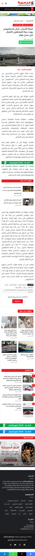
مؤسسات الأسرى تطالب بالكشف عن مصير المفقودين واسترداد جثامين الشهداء (9, 357)
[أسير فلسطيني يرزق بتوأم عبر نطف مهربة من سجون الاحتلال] (28, 201)
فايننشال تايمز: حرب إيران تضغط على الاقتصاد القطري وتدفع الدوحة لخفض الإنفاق (12, 387)
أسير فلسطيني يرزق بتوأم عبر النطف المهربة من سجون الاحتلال (26, 332)
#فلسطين (29, 510)
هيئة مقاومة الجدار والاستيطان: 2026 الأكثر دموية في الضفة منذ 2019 (11, 397)
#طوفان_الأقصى (19, 507)
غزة (19, 514)
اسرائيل (30, 514)
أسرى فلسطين (18, 21)
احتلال (6, 510)
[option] (17, 454)
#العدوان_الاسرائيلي (17, 504)
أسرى (6, 285)
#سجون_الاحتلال (22, 285)
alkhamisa (13, 510)
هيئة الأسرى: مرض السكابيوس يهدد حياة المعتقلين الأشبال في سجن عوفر (18, 291)
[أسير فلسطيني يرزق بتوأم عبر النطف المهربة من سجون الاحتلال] (25, 322)
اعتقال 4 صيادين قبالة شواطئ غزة (27, 356)
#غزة (11, 507)
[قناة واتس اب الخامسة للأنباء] (17, 162)
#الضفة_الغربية (28, 504)
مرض (24, 287)
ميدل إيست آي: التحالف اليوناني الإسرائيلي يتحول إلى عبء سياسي (11, 406)
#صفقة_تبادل (29, 507)
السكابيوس (30, 287)
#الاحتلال (23, 501)
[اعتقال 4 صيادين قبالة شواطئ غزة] (25, 347)
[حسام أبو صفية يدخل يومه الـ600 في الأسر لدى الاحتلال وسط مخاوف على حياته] (9, 322)
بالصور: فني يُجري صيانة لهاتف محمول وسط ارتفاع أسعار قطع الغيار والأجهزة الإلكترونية (12, 378)
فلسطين (14, 514)
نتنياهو (7, 514)
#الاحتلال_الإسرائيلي (13, 501)
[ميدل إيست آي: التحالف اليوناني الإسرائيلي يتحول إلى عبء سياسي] (28, 410)
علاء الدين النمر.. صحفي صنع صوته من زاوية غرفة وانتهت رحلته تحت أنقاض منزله (18, 464)
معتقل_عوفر (19, 287)
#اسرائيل (30, 501)
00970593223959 (29, 527)
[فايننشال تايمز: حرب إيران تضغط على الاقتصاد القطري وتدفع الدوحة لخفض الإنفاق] (28, 388)
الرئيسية (29, 21)
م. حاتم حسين (11, 540)
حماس (24, 514)
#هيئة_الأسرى (13, 285)
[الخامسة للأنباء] (26, 3)
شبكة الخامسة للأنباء (9, 537)
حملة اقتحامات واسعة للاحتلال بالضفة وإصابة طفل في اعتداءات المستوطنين (11, 190)
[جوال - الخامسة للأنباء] (17, 14)
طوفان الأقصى (18, 25)
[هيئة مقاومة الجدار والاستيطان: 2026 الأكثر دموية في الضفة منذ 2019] (28, 397)
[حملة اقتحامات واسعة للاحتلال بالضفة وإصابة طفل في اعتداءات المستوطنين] (28, 189)
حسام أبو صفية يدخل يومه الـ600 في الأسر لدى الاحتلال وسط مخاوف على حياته (10, 333)
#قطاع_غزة (22, 510)
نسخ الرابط (17, 301)
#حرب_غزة (7, 504)
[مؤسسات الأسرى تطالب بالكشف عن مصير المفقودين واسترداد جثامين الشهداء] (9, 347)
